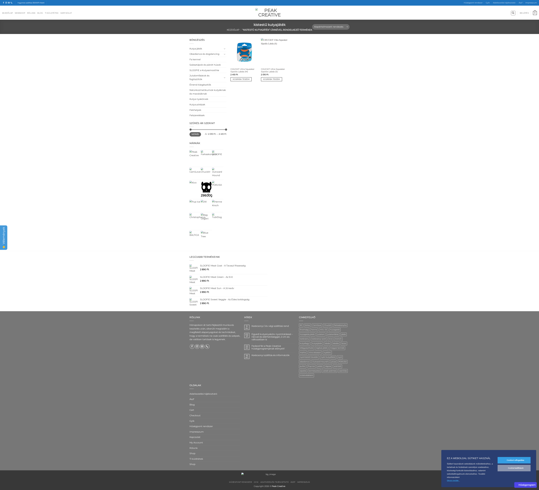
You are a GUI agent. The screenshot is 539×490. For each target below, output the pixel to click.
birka (307, 325)
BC (301, 325)
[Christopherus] (197, 221)
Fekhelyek (195, 110)
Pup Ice (311, 366)
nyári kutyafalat (328, 357)
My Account (196, 442)
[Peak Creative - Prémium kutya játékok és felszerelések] (269, 12)
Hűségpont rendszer (473, 3)
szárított (337, 366)
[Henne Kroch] (217, 205)
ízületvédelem (306, 375)
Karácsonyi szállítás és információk (271, 355)
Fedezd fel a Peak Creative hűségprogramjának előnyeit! (268, 347)
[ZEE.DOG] (206, 189)
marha (303, 353)
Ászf (520, 3)
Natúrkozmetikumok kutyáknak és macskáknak (207, 92)
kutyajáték (317, 343)
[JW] (204, 203)
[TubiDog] (217, 218)
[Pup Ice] (194, 205)
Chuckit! (328, 325)
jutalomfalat (333, 334)
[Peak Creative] (195, 155)
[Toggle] (224, 48)
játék (343, 334)
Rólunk (31, 13)
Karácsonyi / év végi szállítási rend (270, 326)
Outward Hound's (320, 362)
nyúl (340, 357)
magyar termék (337, 348)
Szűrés (195, 134)
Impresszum (531, 3)
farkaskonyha (340, 325)
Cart (191, 410)
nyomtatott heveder (309, 357)
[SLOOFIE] (217, 155)
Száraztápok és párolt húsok (205, 64)
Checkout (195, 415)
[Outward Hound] (217, 173)
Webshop (20, 13)
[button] (513, 13)
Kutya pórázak (197, 104)
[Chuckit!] (206, 173)
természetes (314, 371)
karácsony (304, 339)
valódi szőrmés (329, 371)
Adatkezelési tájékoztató (504, 3)
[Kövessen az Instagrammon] (6, 3)
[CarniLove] (195, 173)
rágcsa (328, 366)
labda (327, 343)
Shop (192, 453)
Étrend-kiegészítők (200, 84)
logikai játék (321, 348)
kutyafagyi (305, 343)
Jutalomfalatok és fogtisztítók (199, 77)
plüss (333, 362)
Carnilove (317, 325)
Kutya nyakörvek (198, 99)
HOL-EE (323, 330)
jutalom (321, 334)
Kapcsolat (66, 13)
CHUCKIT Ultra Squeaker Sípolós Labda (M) (242, 70)
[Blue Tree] (206, 236)
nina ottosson (315, 353)
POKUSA (343, 362)
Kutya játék (195, 48)
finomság (304, 330)
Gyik (488, 3)
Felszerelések (197, 115)
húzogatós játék (307, 334)
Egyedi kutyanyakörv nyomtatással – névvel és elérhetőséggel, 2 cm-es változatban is (272, 337)
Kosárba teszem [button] (241, 79)
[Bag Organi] (206, 218)
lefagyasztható (306, 348)
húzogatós (335, 330)
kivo (331, 339)
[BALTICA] (195, 236)
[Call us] (11, 3)
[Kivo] (193, 184)
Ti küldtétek (51, 13)
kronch (338, 339)
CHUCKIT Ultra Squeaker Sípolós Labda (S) (273, 70)
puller (302, 366)
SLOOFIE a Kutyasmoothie (204, 70)
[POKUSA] (217, 186)
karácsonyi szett (319, 339)
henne (314, 330)
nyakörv (327, 353)
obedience (305, 362)
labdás (336, 343)
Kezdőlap (7, 13)
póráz (320, 366)
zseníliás (343, 371)
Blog (40, 13)
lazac (344, 343)
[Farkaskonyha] (209, 158)
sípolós (303, 371)
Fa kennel (195, 59)
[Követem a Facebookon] (3, 3)
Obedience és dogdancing (204, 54)
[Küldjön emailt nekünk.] (9, 3)
